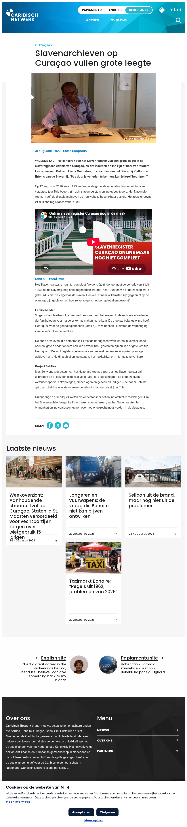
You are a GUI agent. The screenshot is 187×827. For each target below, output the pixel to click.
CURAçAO (43, 45)
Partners (105, 751)
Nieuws (103, 730)
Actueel (93, 20)
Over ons (119, 20)
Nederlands (138, 10)
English (115, 10)
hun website (92, 196)
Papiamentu (92, 10)
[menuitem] (93, 20)
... (68, 767)
